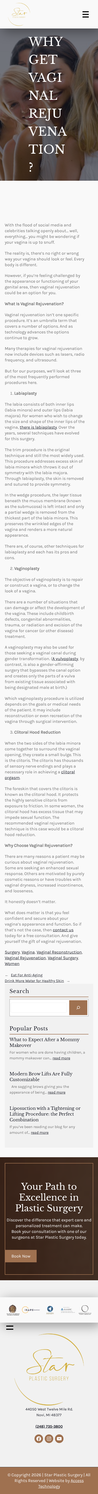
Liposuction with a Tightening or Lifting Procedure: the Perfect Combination (45, 1114)
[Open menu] (86, 14)
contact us (63, 929)
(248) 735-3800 (49, 1426)
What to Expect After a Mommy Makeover (44, 1042)
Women (12, 963)
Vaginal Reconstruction (59, 952)
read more (61, 1058)
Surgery (12, 952)
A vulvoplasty (65, 658)
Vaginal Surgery (63, 957)
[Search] (78, 1007)
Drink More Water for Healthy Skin (34, 980)
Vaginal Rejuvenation (25, 957)
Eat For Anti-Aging (27, 975)
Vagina (28, 952)
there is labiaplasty (38, 427)
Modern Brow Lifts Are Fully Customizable (41, 1076)
